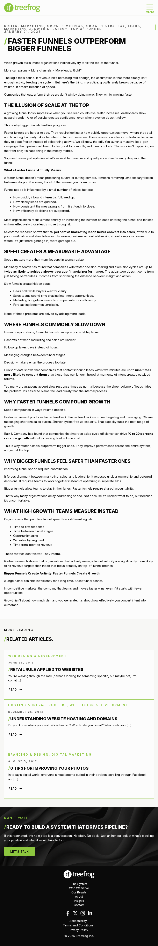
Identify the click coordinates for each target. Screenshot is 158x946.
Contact (79, 905)
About (79, 896)
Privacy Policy (78, 930)
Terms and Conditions (78, 925)
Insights (79, 901)
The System (79, 884)
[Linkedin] (90, 913)
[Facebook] (67, 913)
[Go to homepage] (79, 874)
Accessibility (78, 921)
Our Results (79, 892)
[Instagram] (82, 913)
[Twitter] (75, 913)
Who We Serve (79, 888)
